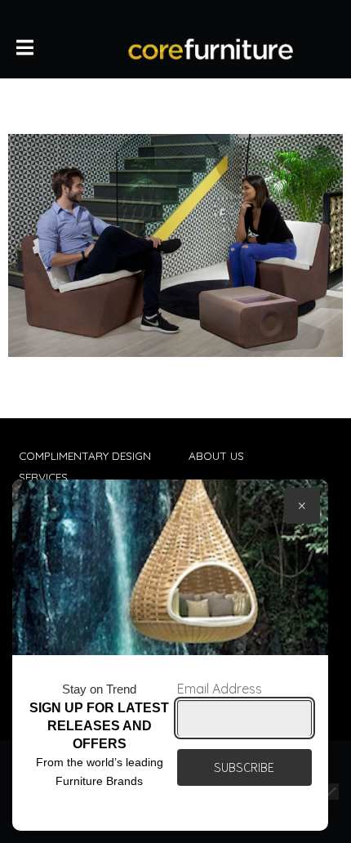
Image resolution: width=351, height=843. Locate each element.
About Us (216, 455)
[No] (330, 791)
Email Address (219, 688)
